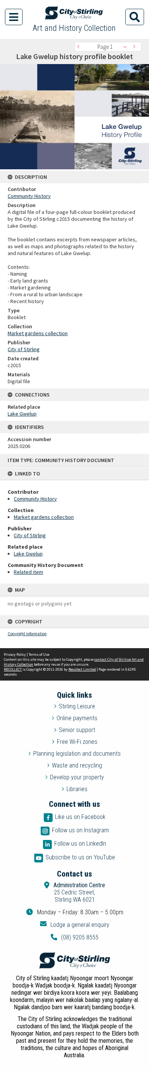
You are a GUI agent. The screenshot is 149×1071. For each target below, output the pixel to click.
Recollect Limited (82, 669)
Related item (28, 571)
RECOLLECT (13, 669)
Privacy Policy (15, 654)
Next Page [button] (135, 46)
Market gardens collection (44, 517)
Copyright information (27, 633)
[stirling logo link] (74, 960)
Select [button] (127, 46)
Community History (35, 498)
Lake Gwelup (28, 553)
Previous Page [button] (80, 46)
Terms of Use (39, 654)
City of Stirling (30, 535)
